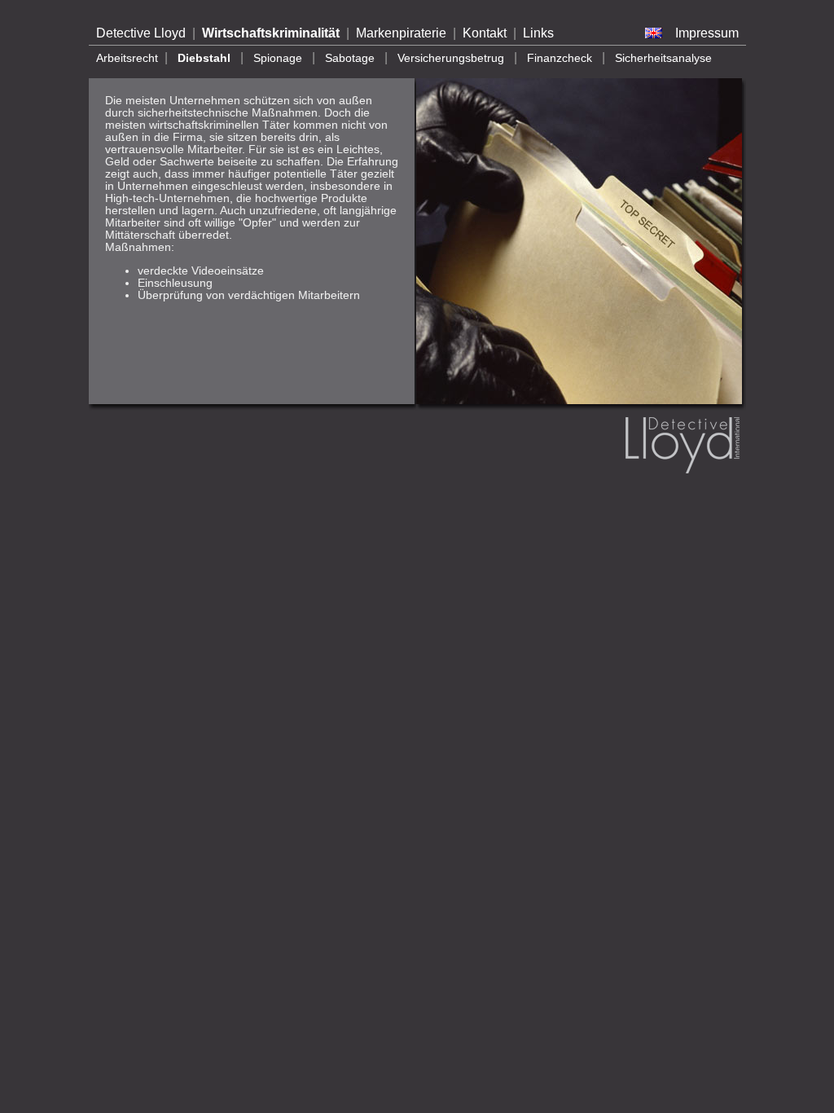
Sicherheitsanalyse (663, 57)
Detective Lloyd (141, 33)
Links (538, 33)
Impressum (707, 33)
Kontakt (485, 33)
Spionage (277, 57)
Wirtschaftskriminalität (271, 33)
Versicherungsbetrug (450, 57)
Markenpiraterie (401, 33)
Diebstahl (204, 57)
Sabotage (350, 57)
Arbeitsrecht (127, 57)
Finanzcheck (559, 57)
